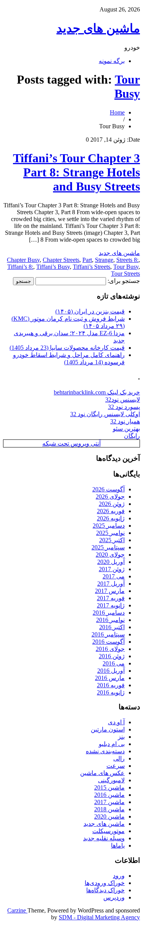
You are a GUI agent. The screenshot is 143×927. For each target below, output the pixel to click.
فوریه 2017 (111, 598)
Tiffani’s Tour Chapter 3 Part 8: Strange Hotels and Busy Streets (76, 172)
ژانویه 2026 (111, 518)
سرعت (115, 765)
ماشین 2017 (109, 802)
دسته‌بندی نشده (105, 751)
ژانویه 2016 (111, 692)
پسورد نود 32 (124, 407)
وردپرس (114, 897)
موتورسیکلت (108, 831)
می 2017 (114, 576)
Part (87, 260)
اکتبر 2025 (112, 540)
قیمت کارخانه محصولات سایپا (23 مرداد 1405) (67, 347)
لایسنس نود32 (122, 399)
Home (117, 112)
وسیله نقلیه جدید (104, 838)
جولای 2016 (110, 649)
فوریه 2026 (111, 511)
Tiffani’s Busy (53, 266)
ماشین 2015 (109, 787)
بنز (121, 736)
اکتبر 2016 (112, 627)
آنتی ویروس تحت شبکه (71, 443)
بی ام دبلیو (112, 744)
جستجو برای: (124, 281)
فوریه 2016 (111, 685)
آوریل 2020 (111, 562)
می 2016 (114, 663)
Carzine (17, 910)
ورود (119, 875)
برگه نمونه (112, 61)
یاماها (118, 845)
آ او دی (116, 722)
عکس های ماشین (102, 773)
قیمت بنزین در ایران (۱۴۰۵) (90, 311)
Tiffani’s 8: (20, 266)
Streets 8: (127, 260)
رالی (119, 758)
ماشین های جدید (98, 28)
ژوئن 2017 (112, 569)
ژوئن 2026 (112, 504)
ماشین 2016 (109, 794)
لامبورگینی (111, 780)
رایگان (132, 436)
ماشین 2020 (109, 816)
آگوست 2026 (108, 489)
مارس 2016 (110, 678)
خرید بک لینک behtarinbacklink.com (97, 392)
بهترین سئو (126, 428)
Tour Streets (125, 273)
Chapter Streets (61, 260)
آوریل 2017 (111, 583)
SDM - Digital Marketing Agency (99, 917)
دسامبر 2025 (109, 525)
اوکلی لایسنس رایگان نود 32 (105, 414)
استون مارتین (108, 729)
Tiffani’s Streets (91, 266)
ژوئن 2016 (112, 656)
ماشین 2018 (109, 809)
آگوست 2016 (108, 641)
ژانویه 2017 (111, 605)
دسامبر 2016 (109, 612)
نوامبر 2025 (110, 533)
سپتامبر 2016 (108, 634)
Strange (104, 260)
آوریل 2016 (111, 670)
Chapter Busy (23, 260)
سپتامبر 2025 (108, 547)
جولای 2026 (110, 496)
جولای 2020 (110, 554)
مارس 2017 (110, 591)
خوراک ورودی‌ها (105, 883)
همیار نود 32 (125, 421)
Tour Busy (127, 86)
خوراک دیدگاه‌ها (105, 890)
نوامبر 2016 (110, 620)
